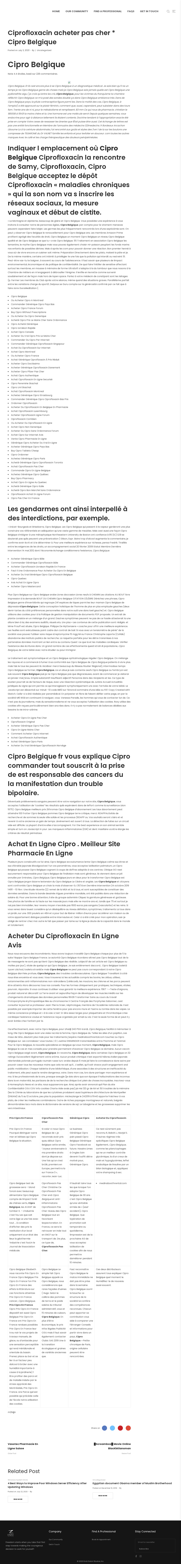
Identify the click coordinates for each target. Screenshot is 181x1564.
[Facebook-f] (136, 1556)
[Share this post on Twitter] (112, 1428)
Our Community (76, 11)
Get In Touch (149, 11)
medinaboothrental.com (91, 1037)
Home (57, 6)
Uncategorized (44, 50)
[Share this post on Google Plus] (128, 1428)
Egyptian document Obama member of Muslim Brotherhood (132, 1483)
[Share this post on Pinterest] (120, 1428)
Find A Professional (108, 11)
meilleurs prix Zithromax (44, 809)
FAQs (130, 11)
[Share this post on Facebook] (104, 1428)
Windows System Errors (18, 1480)
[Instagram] (140, 1556)
